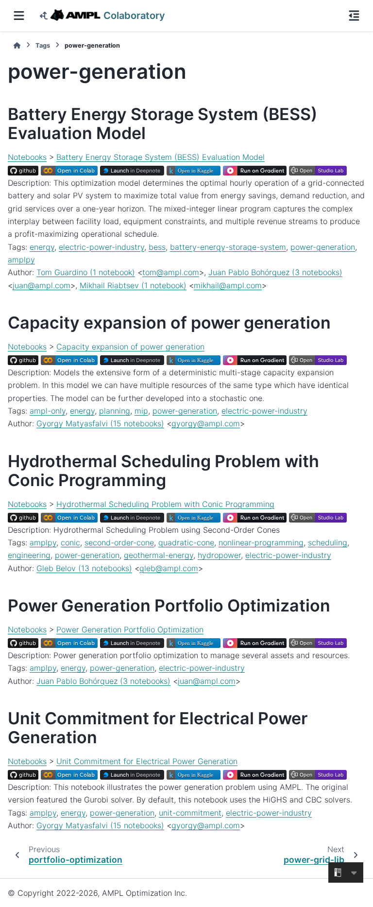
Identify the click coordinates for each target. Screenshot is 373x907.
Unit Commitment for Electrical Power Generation (146, 761)
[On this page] (354, 15)
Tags (42, 45)
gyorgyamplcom (205, 423)
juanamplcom (41, 285)
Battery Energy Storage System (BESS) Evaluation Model (160, 157)
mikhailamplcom (228, 285)
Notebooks (27, 157)
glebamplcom (168, 568)
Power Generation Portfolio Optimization (129, 629)
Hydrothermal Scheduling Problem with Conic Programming (165, 504)
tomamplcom (170, 272)
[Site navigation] (19, 15)
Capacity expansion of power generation (130, 346)
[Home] (17, 45)
